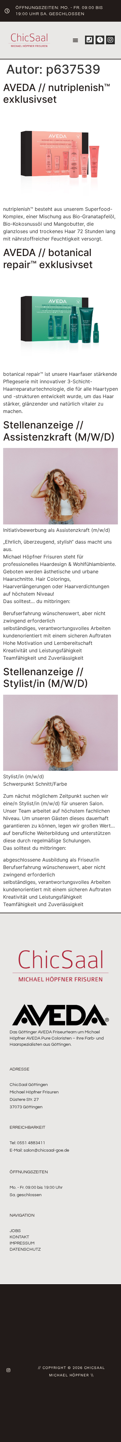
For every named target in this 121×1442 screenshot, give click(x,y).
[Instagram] (110, 40)
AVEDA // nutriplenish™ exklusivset (56, 93)
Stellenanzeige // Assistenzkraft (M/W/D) (59, 431)
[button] (75, 40)
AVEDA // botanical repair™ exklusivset (48, 258)
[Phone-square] (89, 40)
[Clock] (100, 40)
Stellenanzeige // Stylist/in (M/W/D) (45, 677)
